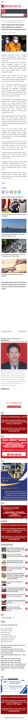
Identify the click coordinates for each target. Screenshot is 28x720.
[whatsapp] (15, 192)
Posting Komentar (12, 32)
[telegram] (19, 192)
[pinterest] (11, 192)
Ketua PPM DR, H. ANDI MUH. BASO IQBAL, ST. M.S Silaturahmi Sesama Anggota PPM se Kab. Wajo (15, 549)
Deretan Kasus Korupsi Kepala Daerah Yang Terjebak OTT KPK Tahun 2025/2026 (16, 569)
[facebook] (3, 192)
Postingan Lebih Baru (7, 331)
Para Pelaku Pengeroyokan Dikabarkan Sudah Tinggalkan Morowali (14, 608)
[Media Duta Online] (11, 6)
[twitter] (7, 192)
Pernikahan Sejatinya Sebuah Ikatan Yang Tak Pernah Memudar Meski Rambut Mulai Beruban (16, 589)
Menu (3, 11)
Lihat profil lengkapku (14, 406)
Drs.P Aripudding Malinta (14, 403)
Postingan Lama (22, 331)
